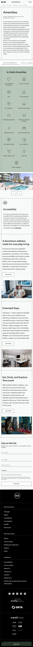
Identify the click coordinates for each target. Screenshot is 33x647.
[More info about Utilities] (24, 151)
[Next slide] (19, 193)
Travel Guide (8, 542)
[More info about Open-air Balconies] (24, 104)
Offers (6, 538)
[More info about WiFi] (9, 92)
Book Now (17, 644)
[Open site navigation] (30, 2)
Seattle (6, 524)
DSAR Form (8, 578)
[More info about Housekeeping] (24, 92)
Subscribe (16, 483)
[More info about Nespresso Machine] (9, 115)
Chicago (7, 512)
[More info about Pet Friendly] (9, 104)
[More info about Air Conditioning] (9, 140)
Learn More (8, 343)
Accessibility (8, 562)
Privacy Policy (9, 565)
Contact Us (7, 571)
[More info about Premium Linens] (9, 128)
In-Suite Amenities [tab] (10, 63)
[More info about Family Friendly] (16, 163)
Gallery (6, 548)
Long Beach (8, 518)
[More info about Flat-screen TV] (24, 140)
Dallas (6, 515)
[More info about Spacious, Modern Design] (24, 115)
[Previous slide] (13, 193)
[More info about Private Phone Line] (9, 151)
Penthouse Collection (11, 545)
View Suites (8, 274)
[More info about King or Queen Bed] (24, 128)
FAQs (6, 551)
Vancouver (7, 527)
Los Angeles (8, 521)
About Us (7, 568)
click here (18, 228)
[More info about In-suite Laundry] (24, 79)
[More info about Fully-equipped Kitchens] (9, 79)
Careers (6, 575)
